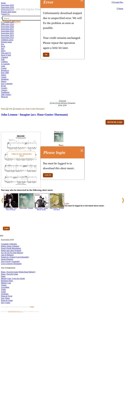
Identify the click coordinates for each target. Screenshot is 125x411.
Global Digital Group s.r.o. (15, 311)
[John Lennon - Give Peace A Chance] (11, 207)
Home (3, 109)
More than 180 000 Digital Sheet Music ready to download (38, 9)
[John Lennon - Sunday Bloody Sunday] (41, 207)
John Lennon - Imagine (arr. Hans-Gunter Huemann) (34, 114)
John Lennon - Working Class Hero (57, 208)
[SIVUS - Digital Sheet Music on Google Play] (117, 2)
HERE (32, 307)
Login (6, 228)
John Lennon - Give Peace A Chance (11, 208)
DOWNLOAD (114, 122)
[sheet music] (10, 23)
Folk (10, 109)
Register (7, 235)
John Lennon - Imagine (26, 208)
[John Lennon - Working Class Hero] (57, 207)
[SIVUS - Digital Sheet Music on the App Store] (120, 9)
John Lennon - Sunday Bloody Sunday (41, 208)
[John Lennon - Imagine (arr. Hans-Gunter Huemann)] (58, 141)
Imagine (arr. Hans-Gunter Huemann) (29, 109)
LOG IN (48, 175)
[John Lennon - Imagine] (26, 207)
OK (46, 55)
